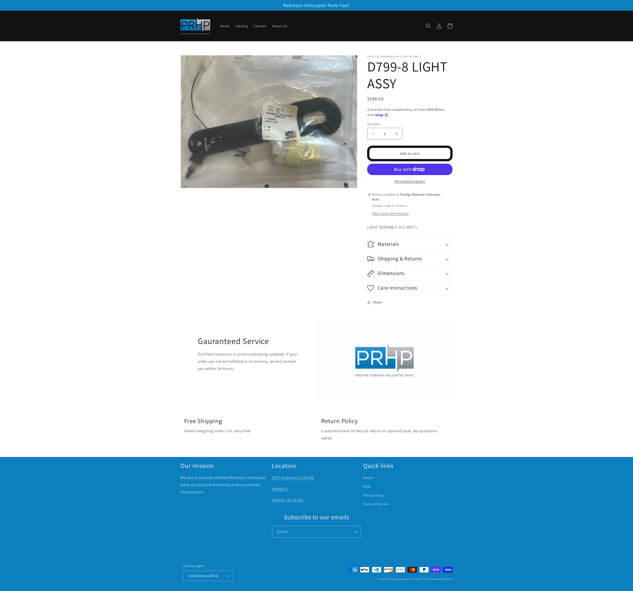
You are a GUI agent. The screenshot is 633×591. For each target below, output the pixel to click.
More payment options (410, 181)
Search (368, 478)
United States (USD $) (203, 576)
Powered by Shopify (440, 579)
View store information (390, 213)
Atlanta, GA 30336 (287, 499)
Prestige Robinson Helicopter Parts (407, 579)
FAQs (367, 486)
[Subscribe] (355, 532)
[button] (428, 26)
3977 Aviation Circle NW (293, 477)
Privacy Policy (374, 495)
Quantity (373, 124)
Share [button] (377, 302)
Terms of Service (376, 504)
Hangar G (280, 488)
